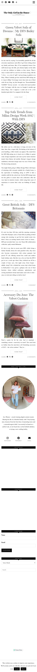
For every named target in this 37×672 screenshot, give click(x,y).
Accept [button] (17, 669)
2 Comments (31, 357)
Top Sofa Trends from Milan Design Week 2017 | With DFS (18, 115)
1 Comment (32, 285)
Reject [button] (23, 669)
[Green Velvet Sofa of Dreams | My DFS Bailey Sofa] (18, 56)
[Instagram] (2, 2)
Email (3, 542)
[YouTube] (9, 2)
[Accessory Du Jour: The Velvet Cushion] (18, 337)
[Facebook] (13, 2)
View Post (18, 97)
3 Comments (31, 195)
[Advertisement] (18, 610)
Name (3, 535)
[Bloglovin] (16, 2)
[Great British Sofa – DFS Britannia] (18, 228)
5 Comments (31, 102)
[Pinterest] (6, 2)
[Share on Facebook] (7, 102)
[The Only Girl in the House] (18, 12)
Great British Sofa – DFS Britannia (18, 206)
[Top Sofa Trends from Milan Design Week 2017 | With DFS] (18, 143)
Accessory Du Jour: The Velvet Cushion (19, 296)
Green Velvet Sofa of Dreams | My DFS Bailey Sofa (18, 31)
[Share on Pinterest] (12, 102)
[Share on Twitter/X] (10, 102)
